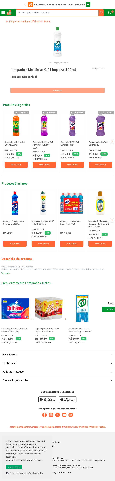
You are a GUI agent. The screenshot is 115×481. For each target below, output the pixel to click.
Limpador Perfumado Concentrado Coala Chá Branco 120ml (98, 224)
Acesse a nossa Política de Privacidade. (24, 460)
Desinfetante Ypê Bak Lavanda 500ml (70, 143)
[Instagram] (51, 415)
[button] (24, 473)
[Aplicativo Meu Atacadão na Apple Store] (68, 399)
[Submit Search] (101, 13)
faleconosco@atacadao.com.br (57, 473)
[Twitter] (57, 415)
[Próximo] (112, 141)
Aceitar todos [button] (14, 467)
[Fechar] (25, 4)
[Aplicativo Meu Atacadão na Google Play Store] (47, 399)
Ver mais (5, 273)
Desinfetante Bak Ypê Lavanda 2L (98, 143)
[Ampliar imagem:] (57, 42)
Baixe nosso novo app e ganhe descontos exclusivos (59, 4)
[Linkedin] (70, 415)
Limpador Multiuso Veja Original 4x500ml (70, 222)
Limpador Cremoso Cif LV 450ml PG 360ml (43, 222)
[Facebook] (44, 415)
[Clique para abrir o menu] (3, 12)
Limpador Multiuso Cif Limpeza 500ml (29, 21)
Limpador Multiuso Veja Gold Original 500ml (13, 222)
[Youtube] (64, 415)
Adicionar (57, 90)
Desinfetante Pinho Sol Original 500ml (15, 143)
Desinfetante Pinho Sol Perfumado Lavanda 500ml (43, 145)
